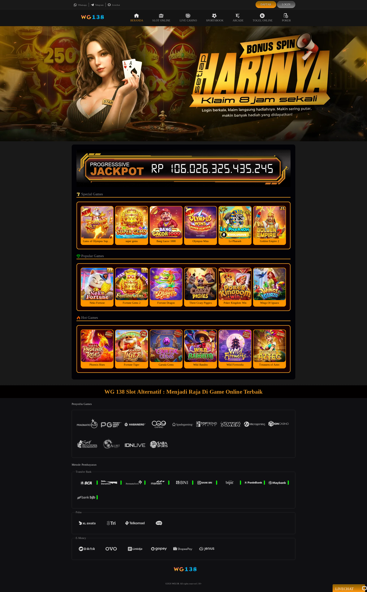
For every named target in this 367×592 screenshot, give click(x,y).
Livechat (115, 5)
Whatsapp (82, 5)
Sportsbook (214, 20)
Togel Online (263, 20)
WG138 (175, 583)
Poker (286, 20)
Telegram (99, 5)
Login (286, 4)
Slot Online (161, 20)
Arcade (238, 20)
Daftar (266, 4)
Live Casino (188, 20)
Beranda (136, 20)
